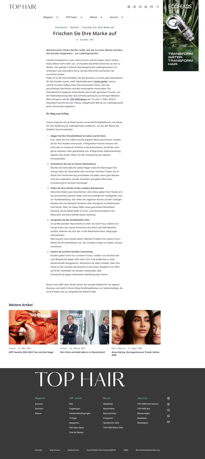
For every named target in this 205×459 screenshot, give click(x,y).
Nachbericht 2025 (111, 423)
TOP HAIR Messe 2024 (113, 427)
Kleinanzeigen (143, 413)
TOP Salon (71, 17)
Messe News (108, 408)
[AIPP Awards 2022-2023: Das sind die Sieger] (33, 327)
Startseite (61, 27)
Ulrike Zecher (100, 81)
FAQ (71, 404)
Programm (108, 418)
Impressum (55, 450)
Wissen (38, 413)
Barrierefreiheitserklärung (148, 450)
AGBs (126, 450)
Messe (93, 17)
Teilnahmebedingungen (80, 413)
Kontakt (38, 450)
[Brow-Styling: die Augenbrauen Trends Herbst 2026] (136, 327)
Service (114, 17)
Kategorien (74, 423)
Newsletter (142, 418)
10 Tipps (73, 418)
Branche (74, 27)
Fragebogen (74, 408)
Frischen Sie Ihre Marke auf (98, 27)
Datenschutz (73, 450)
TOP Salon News (76, 427)
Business (39, 408)
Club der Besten (76, 432)
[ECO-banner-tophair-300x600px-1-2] (181, 35)
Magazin (48, 17)
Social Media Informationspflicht (101, 450)
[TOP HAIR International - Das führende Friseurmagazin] (80, 379)
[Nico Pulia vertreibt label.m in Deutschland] (84, 327)
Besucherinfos (109, 413)
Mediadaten (142, 423)
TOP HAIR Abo (143, 408)
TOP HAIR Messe (78, 99)
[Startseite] (22, 7)
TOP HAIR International (147, 404)
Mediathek (108, 404)
